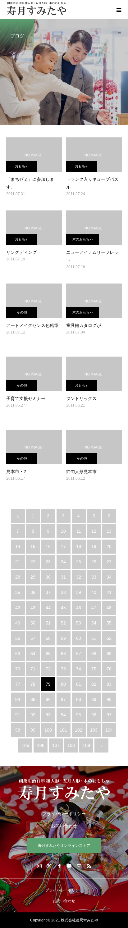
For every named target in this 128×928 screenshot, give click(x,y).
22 (32, 561)
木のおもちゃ (82, 239)
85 (32, 699)
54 (93, 622)
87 (63, 699)
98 (17, 730)
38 (63, 592)
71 (32, 668)
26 (93, 561)
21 (17, 561)
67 (78, 653)
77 (17, 684)
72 (48, 668)
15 (32, 546)
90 (109, 699)
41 (109, 592)
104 (109, 730)
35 (17, 592)
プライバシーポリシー (64, 813)
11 (78, 531)
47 (93, 607)
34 (109, 577)
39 (78, 592)
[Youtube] (69, 866)
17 (63, 546)
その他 (22, 312)
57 (32, 638)
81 (78, 684)
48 (109, 607)
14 (17, 546)
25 (78, 561)
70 (17, 668)
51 (48, 622)
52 (63, 622)
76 (109, 668)
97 (109, 714)
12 (93, 531)
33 (93, 577)
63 (17, 653)
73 (63, 668)
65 (48, 653)
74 (78, 668)
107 (56, 745)
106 (40, 745)
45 (63, 607)
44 (48, 607)
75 (93, 668)
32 (78, 577)
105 (25, 745)
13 (109, 531)
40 (93, 592)
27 (109, 561)
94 (63, 714)
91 (17, 714)
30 (48, 577)
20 (109, 546)
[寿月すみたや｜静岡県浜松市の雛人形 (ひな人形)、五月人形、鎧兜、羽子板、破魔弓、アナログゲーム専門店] (64, 789)
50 (32, 622)
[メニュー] (118, 9)
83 (109, 684)
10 (63, 531)
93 (48, 714)
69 (109, 653)
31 (63, 577)
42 (17, 607)
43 (32, 607)
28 (17, 577)
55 (109, 622)
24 (63, 561)
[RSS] (89, 866)
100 (48, 730)
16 (48, 546)
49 (17, 622)
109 (86, 745)
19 (93, 546)
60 (78, 638)
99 (32, 730)
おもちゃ (22, 166)
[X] (49, 866)
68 (93, 653)
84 (17, 699)
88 (78, 699)
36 (32, 592)
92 (32, 714)
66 (63, 653)
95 (78, 714)
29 (32, 577)
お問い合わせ (64, 825)
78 (32, 684)
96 (93, 714)
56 (17, 638)
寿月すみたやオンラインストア (64, 845)
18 (78, 546)
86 (48, 699)
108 (71, 745)
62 (109, 638)
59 (63, 638)
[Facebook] (59, 866)
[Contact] (79, 866)
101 (63, 730)
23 (48, 561)
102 (78, 730)
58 (48, 638)
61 (93, 638)
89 (93, 699)
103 (94, 730)
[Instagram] (39, 866)
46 (78, 607)
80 (63, 684)
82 (93, 684)
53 (78, 622)
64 (32, 653)
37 (48, 592)
